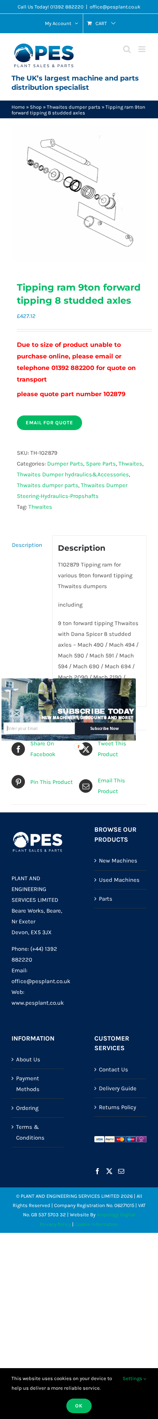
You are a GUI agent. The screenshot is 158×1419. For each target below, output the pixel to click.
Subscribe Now (104, 728)
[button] (95, 711)
